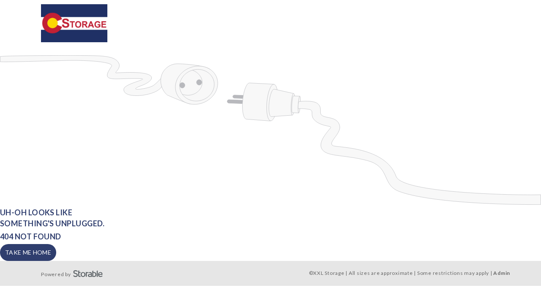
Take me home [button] (28, 252)
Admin (501, 273)
